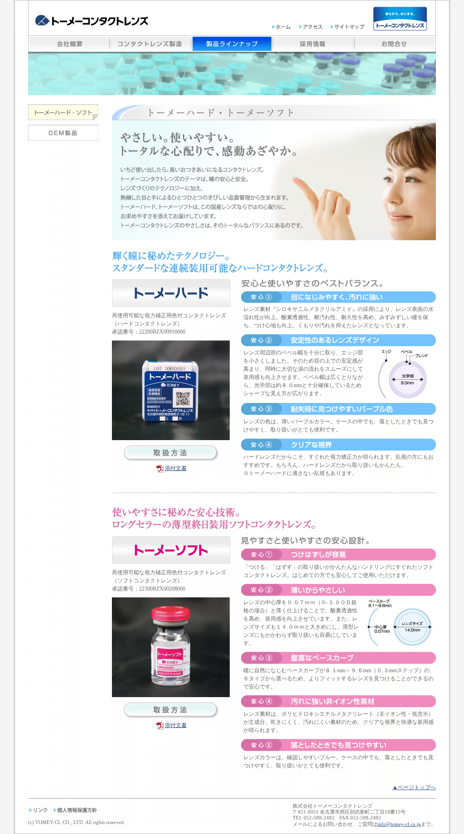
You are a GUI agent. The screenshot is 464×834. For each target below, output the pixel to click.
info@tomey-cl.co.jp (399, 824)
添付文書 (176, 468)
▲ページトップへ (414, 787)
